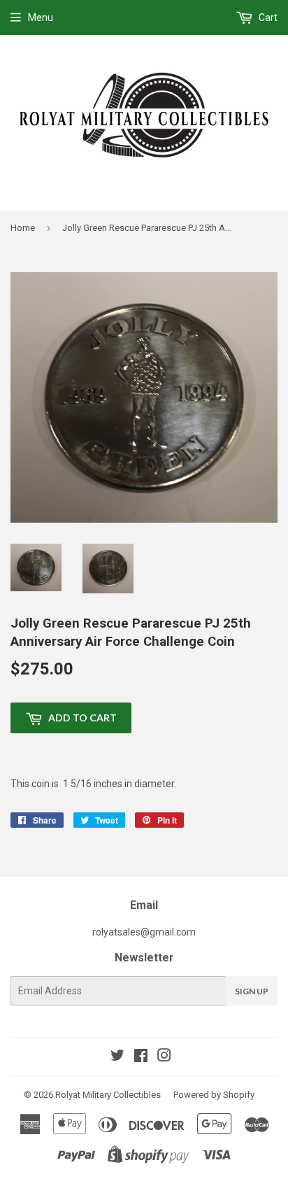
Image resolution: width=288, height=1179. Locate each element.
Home (22, 228)
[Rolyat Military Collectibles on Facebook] (141, 1057)
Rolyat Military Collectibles (108, 1094)
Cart (267, 17)
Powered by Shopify (213, 1094)
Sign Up (251, 991)
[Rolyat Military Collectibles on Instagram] (164, 1057)
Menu (40, 17)
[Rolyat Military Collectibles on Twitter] (117, 1057)
